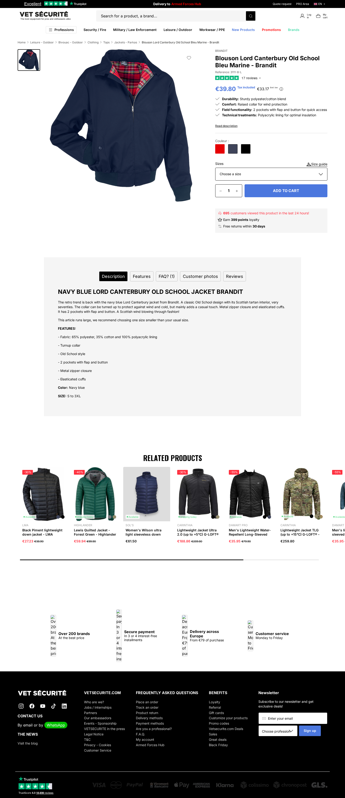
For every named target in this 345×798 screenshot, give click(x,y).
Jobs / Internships (97, 707)
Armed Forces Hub (150, 745)
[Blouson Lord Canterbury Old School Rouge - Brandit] (220, 149)
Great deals (217, 739)
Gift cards (216, 713)
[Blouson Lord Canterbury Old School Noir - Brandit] (245, 149)
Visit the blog (28, 743)
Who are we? (94, 702)
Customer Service (97, 750)
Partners (90, 713)
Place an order (147, 702)
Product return (147, 713)
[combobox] (279, 731)
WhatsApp (56, 725)
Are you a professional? (154, 729)
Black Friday (218, 745)
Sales (213, 734)
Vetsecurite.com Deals (226, 729)
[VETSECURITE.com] (45, 693)
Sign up (310, 731)
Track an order (147, 707)
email (28, 725)
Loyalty (214, 702)
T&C (87, 739)
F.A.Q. (140, 734)
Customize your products (228, 718)
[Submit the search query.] (250, 16)
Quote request (282, 4)
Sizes (219, 164)
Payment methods (150, 723)
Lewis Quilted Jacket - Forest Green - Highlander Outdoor (95, 534)
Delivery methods (149, 718)
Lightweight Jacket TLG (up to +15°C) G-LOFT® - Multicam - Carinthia (300, 534)
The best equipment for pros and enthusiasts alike (45, 19)
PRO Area (302, 4)
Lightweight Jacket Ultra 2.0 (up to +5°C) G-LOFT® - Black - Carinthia (197, 534)
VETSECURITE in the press (104, 729)
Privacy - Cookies (97, 745)
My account (145, 739)
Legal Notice (94, 734)
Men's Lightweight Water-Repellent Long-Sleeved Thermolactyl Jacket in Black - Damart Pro (250, 536)
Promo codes (219, 723)
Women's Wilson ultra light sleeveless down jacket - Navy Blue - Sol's (146, 534)
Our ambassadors (97, 718)
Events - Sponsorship (100, 723)
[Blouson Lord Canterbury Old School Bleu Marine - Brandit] (233, 149)
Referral (215, 707)
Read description (226, 126)
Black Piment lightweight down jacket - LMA (42, 532)
